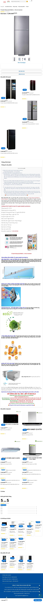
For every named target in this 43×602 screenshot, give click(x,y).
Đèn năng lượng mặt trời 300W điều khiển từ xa (10, 484)
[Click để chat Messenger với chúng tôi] (40, 589)
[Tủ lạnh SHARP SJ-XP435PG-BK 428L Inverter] (11, 139)
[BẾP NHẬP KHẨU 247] (8, 1)
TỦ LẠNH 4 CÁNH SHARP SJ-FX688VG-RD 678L (31, 94)
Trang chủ (2, 6)
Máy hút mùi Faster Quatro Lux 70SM (29, 464)
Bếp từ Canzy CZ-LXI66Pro (6, 429)
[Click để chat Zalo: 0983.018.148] (40, 592)
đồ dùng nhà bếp (28, 387)
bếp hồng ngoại (14, 387)
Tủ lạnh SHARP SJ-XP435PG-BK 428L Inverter (9, 153)
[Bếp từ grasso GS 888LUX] (32, 480)
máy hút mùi (21, 387)
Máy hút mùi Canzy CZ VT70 (27, 434)
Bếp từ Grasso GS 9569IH (5, 474)
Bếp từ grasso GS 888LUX (27, 484)
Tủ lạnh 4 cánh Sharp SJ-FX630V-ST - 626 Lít (30, 124)
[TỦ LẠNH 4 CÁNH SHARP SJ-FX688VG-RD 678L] (32, 85)
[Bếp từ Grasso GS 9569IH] (11, 470)
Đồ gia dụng (15, 6)
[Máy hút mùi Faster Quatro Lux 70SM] (32, 450)
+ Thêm (3, 98)
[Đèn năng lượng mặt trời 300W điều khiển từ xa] (11, 480)
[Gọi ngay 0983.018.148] (40, 595)
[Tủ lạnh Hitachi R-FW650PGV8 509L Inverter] (11, 89)
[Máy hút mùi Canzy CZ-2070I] (11, 450)
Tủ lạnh (27, 6)
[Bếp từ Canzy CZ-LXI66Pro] (11, 418)
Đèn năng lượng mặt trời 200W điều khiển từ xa (31, 474)
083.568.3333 (22, 71)
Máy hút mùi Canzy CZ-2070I (6, 464)
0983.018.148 (22, 74)
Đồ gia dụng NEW (21, 6)
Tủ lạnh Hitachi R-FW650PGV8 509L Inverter (9, 102)
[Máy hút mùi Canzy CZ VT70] (32, 421)
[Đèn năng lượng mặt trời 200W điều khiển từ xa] (32, 470)
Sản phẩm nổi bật (8, 6)
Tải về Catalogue (21, 62)
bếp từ (9, 387)
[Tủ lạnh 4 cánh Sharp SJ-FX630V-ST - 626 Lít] (32, 110)
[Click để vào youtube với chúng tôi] (40, 586)
